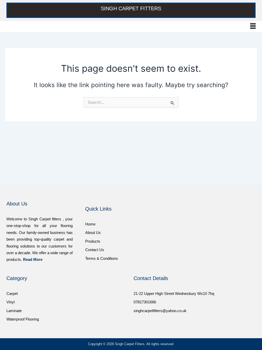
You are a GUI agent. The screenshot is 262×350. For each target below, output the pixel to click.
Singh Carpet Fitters (131, 8)
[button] (253, 26)
